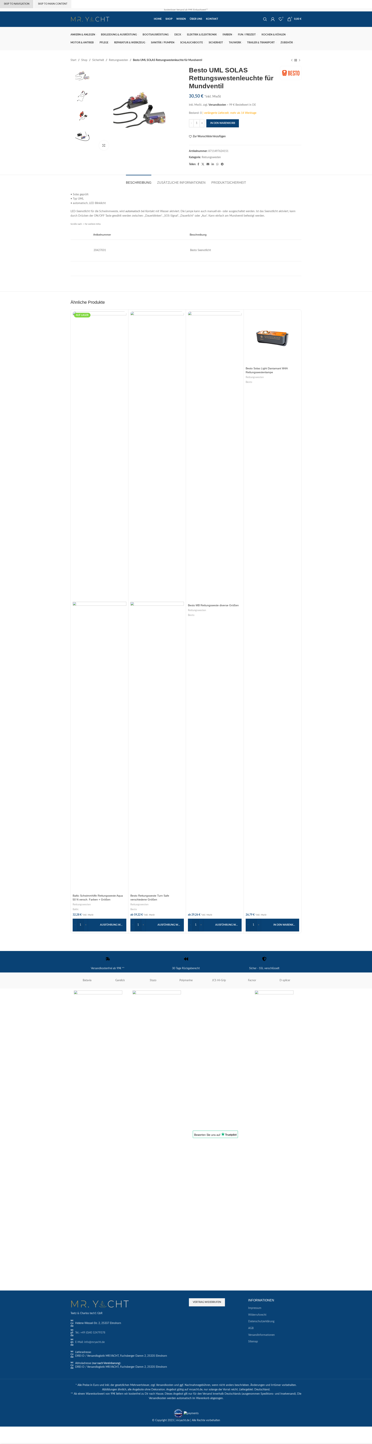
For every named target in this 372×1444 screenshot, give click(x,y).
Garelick (120, 980)
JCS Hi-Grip (219, 980)
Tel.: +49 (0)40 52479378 (90, 1332)
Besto (133, 909)
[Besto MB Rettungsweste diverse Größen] (215, 456)
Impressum (254, 1308)
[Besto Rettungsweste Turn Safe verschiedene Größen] (157, 456)
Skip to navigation (16, 4)
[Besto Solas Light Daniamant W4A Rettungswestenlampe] (272, 338)
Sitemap (253, 1341)
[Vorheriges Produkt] (292, 60)
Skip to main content (52, 4)
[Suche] (265, 19)
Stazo (153, 980)
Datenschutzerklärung (261, 1321)
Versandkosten (217, 105)
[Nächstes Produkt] (299, 60)
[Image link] (100, 1304)
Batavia (87, 980)
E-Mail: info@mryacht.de (90, 1342)
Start (73, 60)
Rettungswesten (118, 60)
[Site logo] (90, 19)
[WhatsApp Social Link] (217, 164)
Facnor (252, 980)
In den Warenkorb (222, 123)
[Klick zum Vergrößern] (104, 145)
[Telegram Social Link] (222, 164)
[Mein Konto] (273, 19)
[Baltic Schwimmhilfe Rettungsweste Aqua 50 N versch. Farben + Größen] (99, 456)
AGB (251, 1328)
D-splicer (285, 980)
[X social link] (202, 164)
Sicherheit (98, 60)
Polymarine (186, 980)
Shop (84, 60)
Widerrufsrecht (257, 1315)
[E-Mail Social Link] (207, 164)
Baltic (76, 909)
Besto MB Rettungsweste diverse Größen (213, 605)
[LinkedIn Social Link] (212, 164)
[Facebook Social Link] (198, 164)
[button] (272, 925)
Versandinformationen (261, 1335)
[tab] (138, 181)
